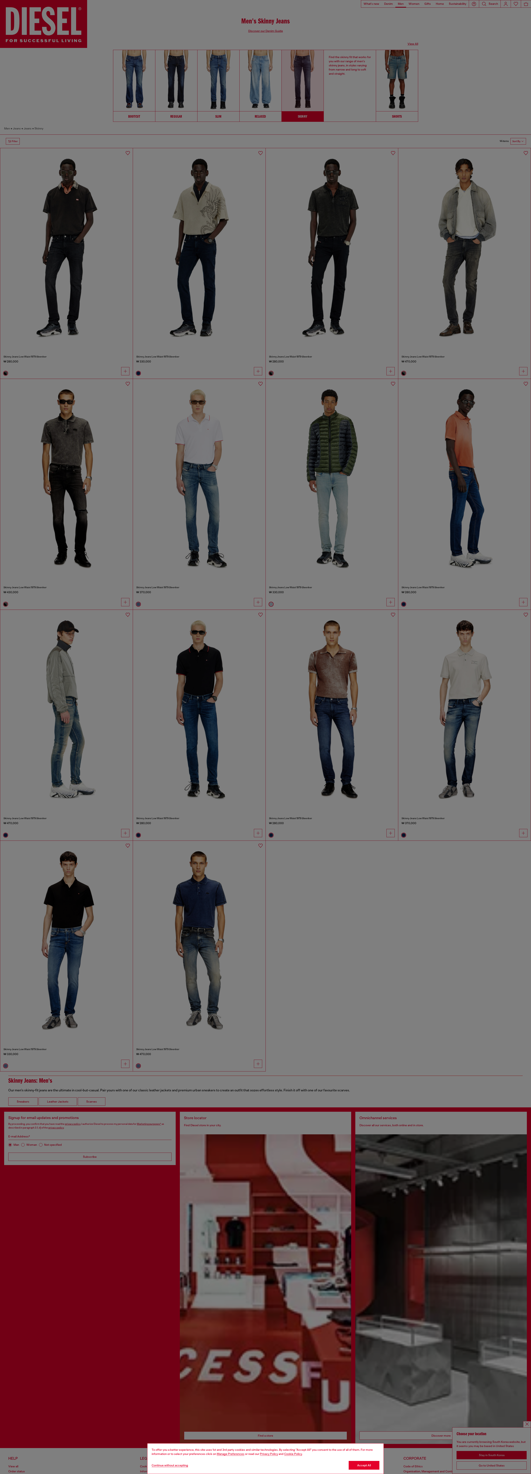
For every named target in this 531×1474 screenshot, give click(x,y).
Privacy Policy (269, 1454)
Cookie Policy (293, 1454)
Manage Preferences (230, 1454)
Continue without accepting (170, 1465)
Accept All (364, 1465)
